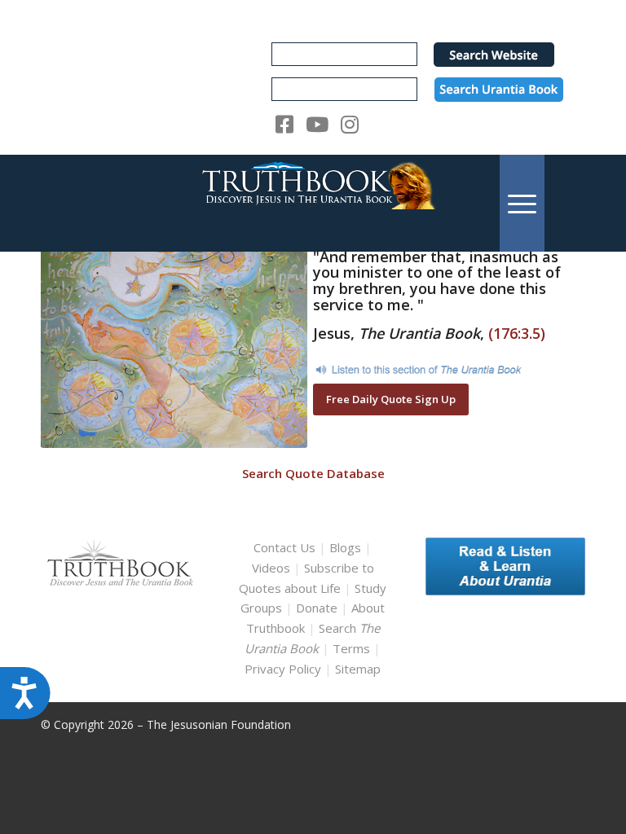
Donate (316, 607)
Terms (351, 648)
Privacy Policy (283, 669)
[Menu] (522, 203)
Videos (271, 568)
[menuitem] (522, 203)
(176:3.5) (516, 333)
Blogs (345, 547)
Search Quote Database (313, 473)
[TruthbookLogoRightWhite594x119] (313, 203)
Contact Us (284, 547)
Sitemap (358, 669)
